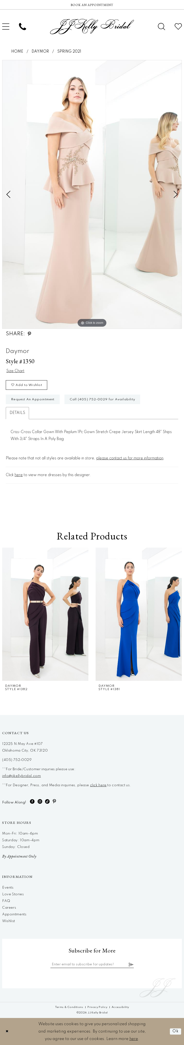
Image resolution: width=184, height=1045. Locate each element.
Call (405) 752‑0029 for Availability (102, 399)
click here (98, 785)
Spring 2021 (69, 52)
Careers (9, 907)
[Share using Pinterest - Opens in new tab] (29, 334)
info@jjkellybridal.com (21, 776)
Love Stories (13, 894)
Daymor (40, 52)
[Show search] (161, 26)
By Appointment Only (19, 856)
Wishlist (8, 921)
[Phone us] (22, 26)
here (19, 475)
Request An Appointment (32, 399)
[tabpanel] (92, 194)
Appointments (14, 914)
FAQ (6, 901)
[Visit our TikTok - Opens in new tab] (47, 801)
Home (17, 52)
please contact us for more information (129, 458)
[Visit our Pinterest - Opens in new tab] (54, 801)
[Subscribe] (131, 964)
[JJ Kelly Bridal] (92, 26)
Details (17, 413)
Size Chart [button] (15, 371)
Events (8, 887)
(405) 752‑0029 (17, 760)
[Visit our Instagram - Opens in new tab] (40, 801)
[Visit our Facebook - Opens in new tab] (32, 801)
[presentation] (111, 614)
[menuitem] (22, 26)
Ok (175, 1031)
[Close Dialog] (7, 1031)
